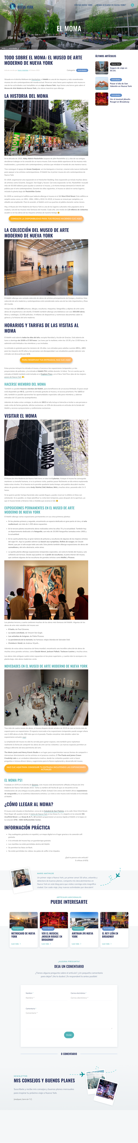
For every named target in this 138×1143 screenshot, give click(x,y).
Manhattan (35, 79)
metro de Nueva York (39, 814)
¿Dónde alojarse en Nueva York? (110, 5)
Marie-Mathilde (23, 70)
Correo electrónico (78, 993)
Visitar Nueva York (83, 5)
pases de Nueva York (12, 377)
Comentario (31, 1008)
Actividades (82, 70)
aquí (24, 737)
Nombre (29, 993)
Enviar (69, 1035)
